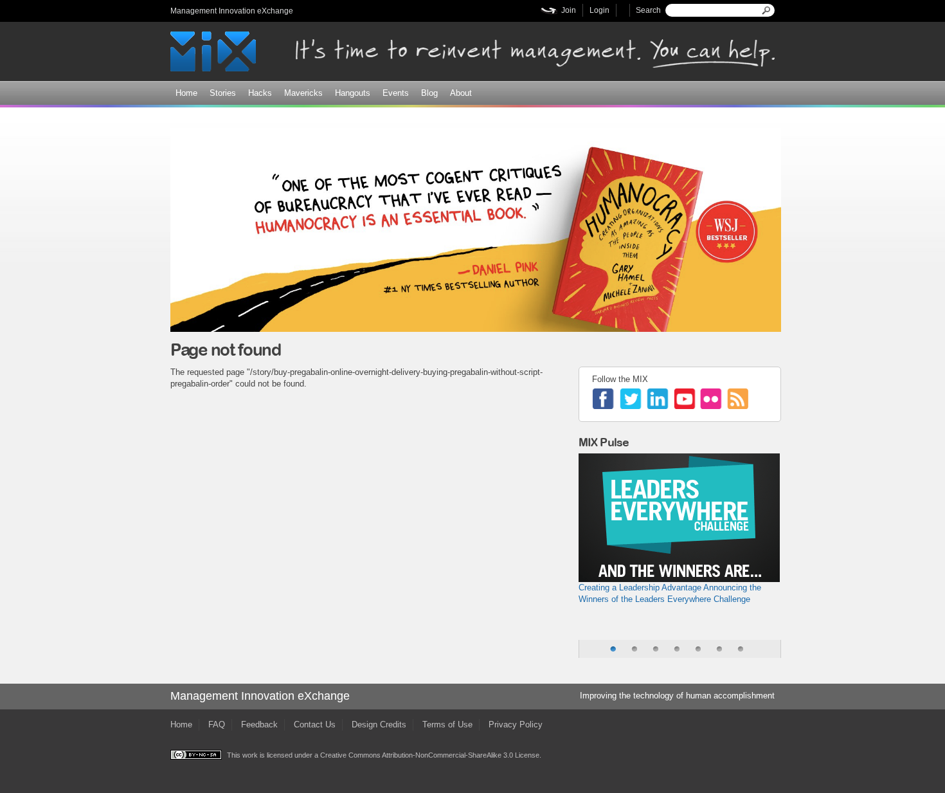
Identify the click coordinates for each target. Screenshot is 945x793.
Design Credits (379, 724)
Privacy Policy (516, 724)
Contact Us (315, 724)
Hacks (260, 93)
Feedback (259, 724)
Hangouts (352, 93)
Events (395, 93)
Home (186, 93)
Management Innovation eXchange (231, 10)
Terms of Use (447, 724)
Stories (223, 93)
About (461, 93)
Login (599, 10)
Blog (429, 93)
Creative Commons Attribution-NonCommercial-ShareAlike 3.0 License (429, 755)
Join (568, 10)
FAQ (216, 724)
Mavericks (303, 93)
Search (648, 10)
